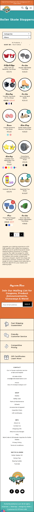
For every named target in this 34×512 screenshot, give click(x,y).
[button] (16, 33)
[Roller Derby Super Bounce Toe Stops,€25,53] (24, 115)
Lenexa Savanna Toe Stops (9, 128)
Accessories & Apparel (17, 407)
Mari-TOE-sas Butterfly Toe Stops (9, 68)
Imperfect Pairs (17, 410)
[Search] (22, 7)
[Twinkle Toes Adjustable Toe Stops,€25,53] (9, 147)
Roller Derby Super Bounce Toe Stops (24, 128)
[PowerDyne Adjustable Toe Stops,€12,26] (24, 147)
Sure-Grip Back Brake (25, 97)
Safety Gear (17, 398)
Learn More (17, 3)
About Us (17, 423)
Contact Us (17, 426)
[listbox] (21, 44)
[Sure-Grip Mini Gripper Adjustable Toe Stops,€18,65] (24, 206)
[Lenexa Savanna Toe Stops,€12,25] (9, 115)
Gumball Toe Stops (9, 189)
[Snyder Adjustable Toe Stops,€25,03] (24, 56)
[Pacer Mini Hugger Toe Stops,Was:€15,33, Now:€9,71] (9, 206)
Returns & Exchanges (17, 431)
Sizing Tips (17, 458)
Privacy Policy (17, 442)
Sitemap (14, 506)
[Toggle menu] (30, 7)
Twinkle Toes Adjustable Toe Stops (9, 160)
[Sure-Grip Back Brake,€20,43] (24, 84)
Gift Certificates (17, 413)
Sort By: (7, 44)
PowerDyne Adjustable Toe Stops (25, 158)
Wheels (17, 404)
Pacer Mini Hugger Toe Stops (9, 218)
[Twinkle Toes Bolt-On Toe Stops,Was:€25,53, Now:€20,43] (9, 84)
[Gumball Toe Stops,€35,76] (9, 180)
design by (22, 506)
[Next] (21, 234)
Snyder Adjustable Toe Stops (25, 68)
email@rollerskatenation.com (17, 378)
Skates (17, 396)
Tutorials (17, 464)
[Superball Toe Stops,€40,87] (24, 180)
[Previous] (12, 234)
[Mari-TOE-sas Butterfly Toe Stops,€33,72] (9, 56)
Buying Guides (17, 461)
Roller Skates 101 (17, 455)
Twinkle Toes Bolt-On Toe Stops (9, 97)
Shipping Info (17, 429)
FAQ (17, 434)
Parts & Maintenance (17, 401)
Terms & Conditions (17, 445)
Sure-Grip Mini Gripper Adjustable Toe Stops (24, 219)
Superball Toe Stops (25, 190)
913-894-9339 (17, 376)
